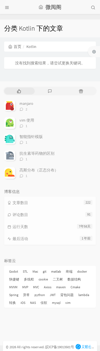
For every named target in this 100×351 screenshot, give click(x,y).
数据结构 (74, 279)
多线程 (29, 279)
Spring (13, 295)
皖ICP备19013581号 (59, 347)
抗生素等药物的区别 (36, 153)
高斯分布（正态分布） (38, 170)
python (39, 295)
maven (61, 287)
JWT (53, 295)
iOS (23, 303)
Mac (35, 271)
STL (25, 271)
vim (68, 303)
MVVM (13, 287)
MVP (25, 287)
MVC (36, 287)
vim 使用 (26, 120)
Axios (47, 287)
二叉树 (58, 279)
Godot (13, 271)
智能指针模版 (31, 136)
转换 (12, 303)
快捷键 (14, 279)
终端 (69, 271)
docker (82, 271)
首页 (17, 46)
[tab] (19, 91)
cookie (43, 279)
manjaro (26, 103)
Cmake (75, 287)
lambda (83, 295)
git (44, 271)
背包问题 (67, 295)
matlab (56, 271)
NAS (33, 303)
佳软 (44, 303)
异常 (26, 295)
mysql (56, 303)
